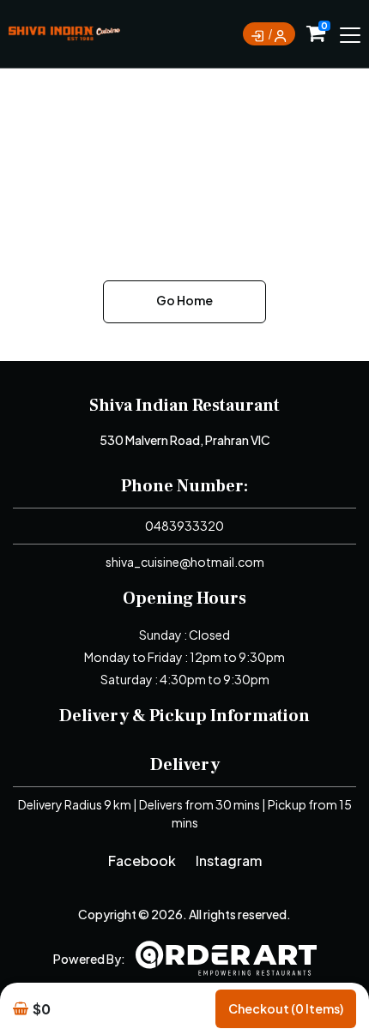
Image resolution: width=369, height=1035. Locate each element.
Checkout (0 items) (285, 1008)
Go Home (184, 300)
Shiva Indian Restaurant (184, 405)
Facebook (142, 860)
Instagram (229, 860)
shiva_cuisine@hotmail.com (185, 561)
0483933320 (184, 525)
